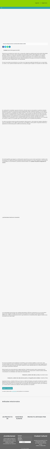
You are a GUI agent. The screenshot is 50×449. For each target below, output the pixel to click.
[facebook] (3, 46)
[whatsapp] (8, 46)
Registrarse (44, 3)
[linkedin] (10, 46)
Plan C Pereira (26, 448)
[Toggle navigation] (1, 8)
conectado (14, 391)
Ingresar (37, 3)
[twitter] (5, 46)
